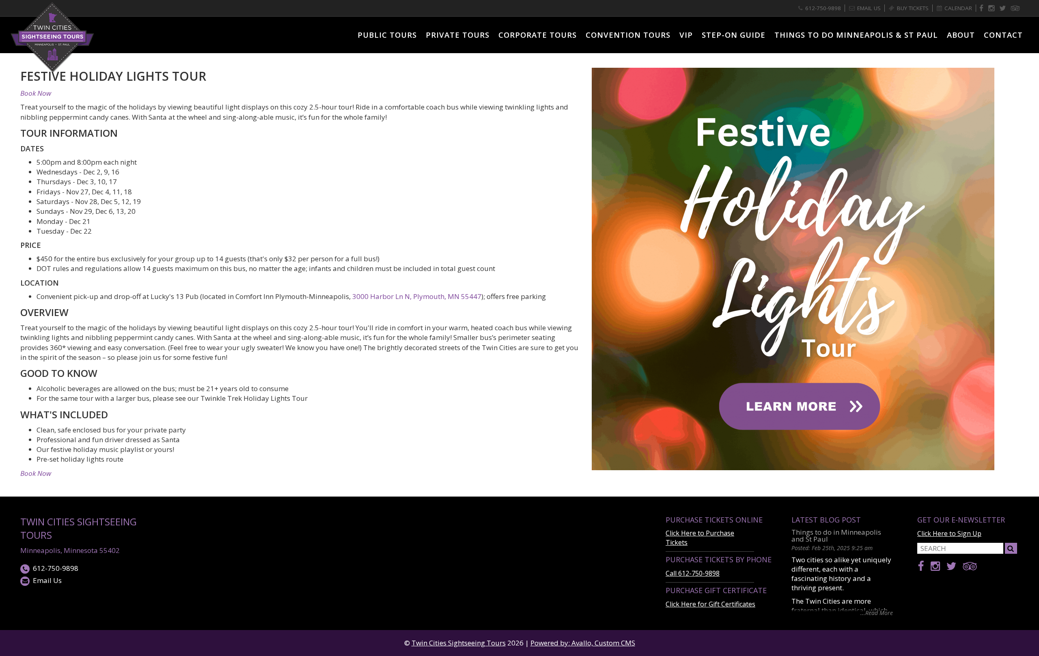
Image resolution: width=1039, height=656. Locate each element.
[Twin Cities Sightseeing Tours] (52, 36)
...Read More (876, 612)
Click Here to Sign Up (949, 533)
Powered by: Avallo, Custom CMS (582, 642)
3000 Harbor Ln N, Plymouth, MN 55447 (416, 296)
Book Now (35, 93)
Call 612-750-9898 (693, 573)
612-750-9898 (55, 568)
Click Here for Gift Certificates (710, 604)
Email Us (47, 580)
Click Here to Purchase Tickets (700, 538)
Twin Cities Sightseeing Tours (78, 528)
